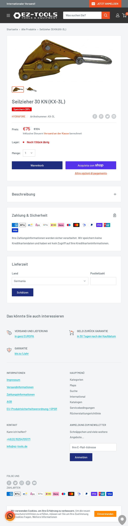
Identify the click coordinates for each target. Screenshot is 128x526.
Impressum (13, 379)
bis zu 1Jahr (22, 353)
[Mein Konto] (117, 15)
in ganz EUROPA (24, 336)
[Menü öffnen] (8, 15)
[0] (124, 15)
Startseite (12, 29)
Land (15, 273)
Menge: (16, 153)
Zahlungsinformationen (21, 394)
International (77, 396)
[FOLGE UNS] (9, 482)
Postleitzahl (97, 273)
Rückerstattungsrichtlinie (85, 413)
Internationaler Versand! (21, 3)
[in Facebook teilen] (94, 116)
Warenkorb (37, 165)
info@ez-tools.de (17, 446)
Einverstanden (105, 513)
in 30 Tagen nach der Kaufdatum (96, 336)
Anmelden (81, 457)
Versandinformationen (20, 387)
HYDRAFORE (18, 116)
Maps (73, 385)
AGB (9, 401)
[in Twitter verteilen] (107, 116)
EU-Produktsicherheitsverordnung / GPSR (32, 408)
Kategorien (76, 379)
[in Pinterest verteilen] (101, 116)
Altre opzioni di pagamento (91, 173)
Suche (74, 390)
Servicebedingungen (82, 407)
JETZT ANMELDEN (107, 3)
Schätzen (22, 292)
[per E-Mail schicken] (114, 116)
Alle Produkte (28, 29)
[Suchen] (106, 15)
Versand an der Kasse (56, 133)
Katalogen (76, 402)
